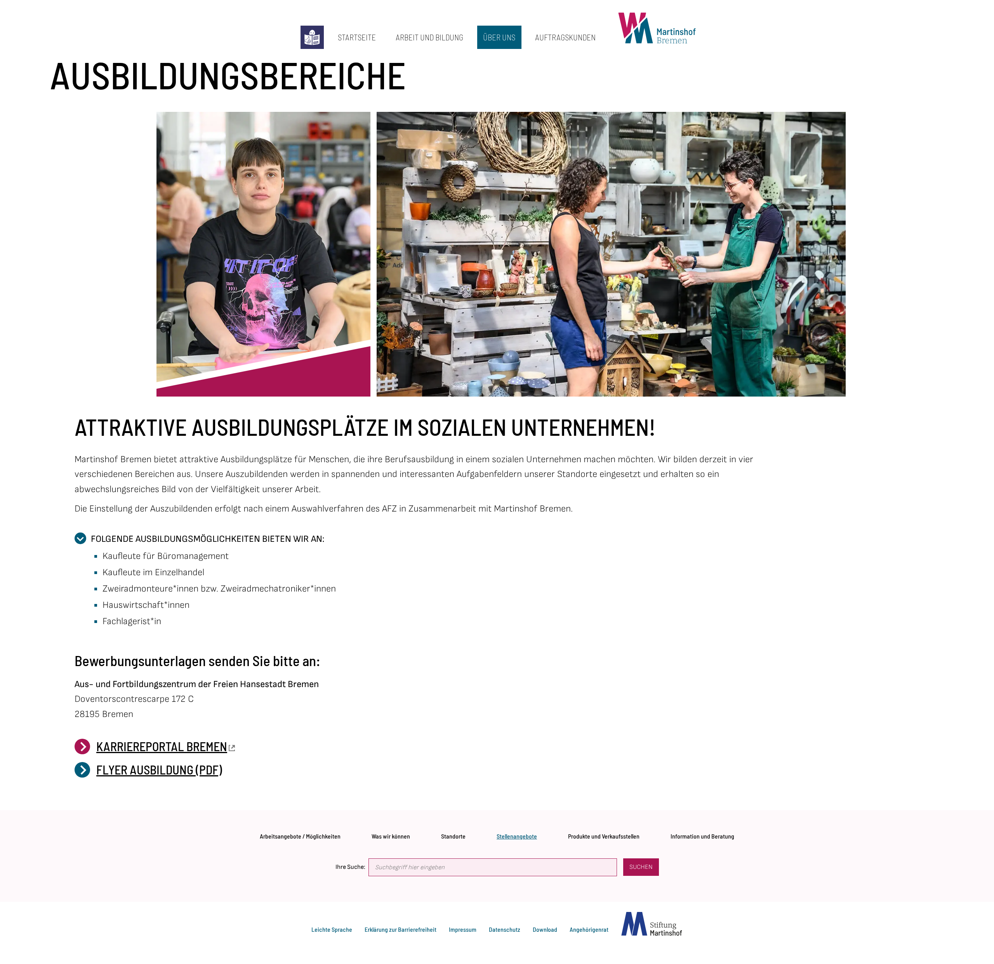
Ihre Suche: (350, 867)
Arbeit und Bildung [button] (426, 34)
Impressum (462, 929)
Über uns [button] (496, 34)
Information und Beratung (702, 834)
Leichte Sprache (331, 929)
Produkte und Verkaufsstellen (603, 834)
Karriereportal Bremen (161, 746)
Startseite (354, 34)
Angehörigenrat (589, 929)
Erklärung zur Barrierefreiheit (400, 929)
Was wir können (391, 834)
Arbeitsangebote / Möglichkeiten (300, 834)
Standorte (453, 834)
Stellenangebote (517, 834)
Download (545, 929)
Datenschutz (504, 929)
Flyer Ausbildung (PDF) (159, 769)
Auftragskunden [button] (562, 34)
